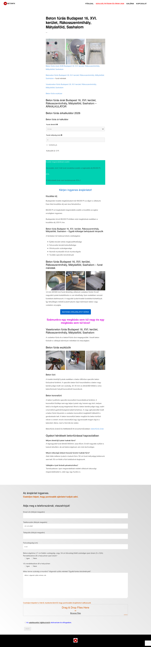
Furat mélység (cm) (54, 135)
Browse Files (75, 613)
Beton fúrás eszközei (54, 93)
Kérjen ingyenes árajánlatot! (75, 190)
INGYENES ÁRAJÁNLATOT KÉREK (75, 312)
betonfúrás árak (97, 429)
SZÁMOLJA (53, 145)
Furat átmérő (52, 124)
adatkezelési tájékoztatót (39, 622)
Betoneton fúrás (52, 75)
